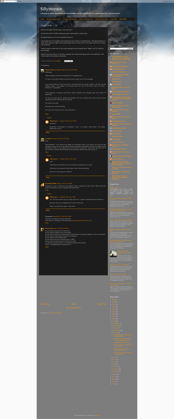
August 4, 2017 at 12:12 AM (68, 159)
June (115, 359)
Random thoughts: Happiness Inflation (121, 220)
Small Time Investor (118, 69)
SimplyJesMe (116, 114)
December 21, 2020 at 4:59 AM (62, 216)
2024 (113, 304)
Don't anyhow (116, 139)
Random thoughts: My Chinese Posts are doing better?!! (122, 339)
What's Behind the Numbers (120, 91)
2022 (113, 309)
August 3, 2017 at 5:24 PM (69, 70)
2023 (113, 306)
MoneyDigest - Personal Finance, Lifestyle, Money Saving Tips (120, 177)
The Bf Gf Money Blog (119, 128)
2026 (113, 299)
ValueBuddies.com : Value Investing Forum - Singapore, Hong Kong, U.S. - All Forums (121, 58)
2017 (113, 321)
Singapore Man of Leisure (53, 70)
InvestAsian (115, 79)
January (116, 371)
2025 (113, 302)
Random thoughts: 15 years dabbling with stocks (121, 349)
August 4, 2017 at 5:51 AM (64, 183)
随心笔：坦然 (114, 187)
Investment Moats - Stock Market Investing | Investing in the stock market (121, 163)
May (115, 362)
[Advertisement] (73, 289)
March (116, 366)
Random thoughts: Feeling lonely (119, 265)
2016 (113, 374)
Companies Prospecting (70, 19)
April (115, 364)
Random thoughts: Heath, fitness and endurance (122, 353)
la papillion (48, 138)
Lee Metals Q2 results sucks (121, 342)
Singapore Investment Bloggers (122, 156)
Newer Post (45, 304)
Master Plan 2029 (117, 136)
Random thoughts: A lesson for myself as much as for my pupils (121, 210)
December (117, 323)
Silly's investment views (86, 19)
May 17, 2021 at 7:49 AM (61, 228)
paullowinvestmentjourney (120, 66)
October (116, 328)
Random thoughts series (54, 19)
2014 (113, 379)
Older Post (102, 304)
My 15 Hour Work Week (119, 72)
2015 (113, 376)
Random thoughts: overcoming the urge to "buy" (124, 252)
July (115, 357)
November (117, 325)
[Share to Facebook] (70, 61)
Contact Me (113, 19)
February (116, 369)
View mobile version (73, 308)
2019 (113, 316)
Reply (46, 114)
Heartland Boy (116, 84)
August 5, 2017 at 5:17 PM (67, 197)
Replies (49, 117)
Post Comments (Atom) (55, 313)
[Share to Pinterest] (72, 61)
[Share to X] (69, 61)
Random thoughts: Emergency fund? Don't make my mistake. (120, 241)
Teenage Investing (117, 159)
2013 (113, 381)
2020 (113, 314)
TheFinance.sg (116, 81)
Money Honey (116, 133)
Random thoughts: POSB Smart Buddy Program (122, 335)
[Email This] (65, 61)
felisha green (49, 228)
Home (42, 19)
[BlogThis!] (67, 61)
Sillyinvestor (51, 8)
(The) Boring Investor (118, 121)
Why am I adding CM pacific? (118, 274)
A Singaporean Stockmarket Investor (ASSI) (120, 75)
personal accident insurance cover (82, 220)
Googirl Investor (117, 131)
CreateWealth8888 (50, 183)
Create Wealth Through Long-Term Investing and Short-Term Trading (121, 98)
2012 (113, 384)
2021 (113, 311)
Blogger (97, 415)
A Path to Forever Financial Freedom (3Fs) (120, 106)
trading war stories (118, 142)
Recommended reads (102, 19)
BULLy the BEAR (117, 103)
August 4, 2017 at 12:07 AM (61, 138)
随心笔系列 (123, 19)
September (117, 330)
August (116, 332)
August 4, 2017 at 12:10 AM (68, 121)
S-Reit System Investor (119, 149)
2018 (113, 318)
